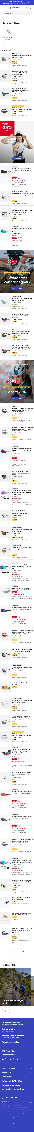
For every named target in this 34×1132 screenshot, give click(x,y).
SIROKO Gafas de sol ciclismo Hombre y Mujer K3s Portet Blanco (22, 589)
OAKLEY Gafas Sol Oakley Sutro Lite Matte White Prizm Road (21, 914)
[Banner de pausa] (28, 2)
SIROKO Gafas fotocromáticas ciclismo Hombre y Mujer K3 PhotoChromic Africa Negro (21, 751)
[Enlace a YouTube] (10, 1059)
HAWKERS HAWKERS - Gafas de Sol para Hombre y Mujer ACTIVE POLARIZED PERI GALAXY (22, 841)
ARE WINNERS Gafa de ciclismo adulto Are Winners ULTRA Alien (21, 491)
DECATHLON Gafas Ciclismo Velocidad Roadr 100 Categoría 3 (22, 108)
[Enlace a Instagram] (14, 1059)
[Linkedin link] (17, 1059)
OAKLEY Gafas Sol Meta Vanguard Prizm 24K (22, 683)
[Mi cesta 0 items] (30, 8)
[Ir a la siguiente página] (23, 952)
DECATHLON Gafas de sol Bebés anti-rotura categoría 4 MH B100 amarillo (21, 881)
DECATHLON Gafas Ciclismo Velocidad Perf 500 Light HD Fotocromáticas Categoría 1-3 (21, 347)
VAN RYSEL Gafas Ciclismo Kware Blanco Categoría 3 (22, 668)
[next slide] (8, 1011)
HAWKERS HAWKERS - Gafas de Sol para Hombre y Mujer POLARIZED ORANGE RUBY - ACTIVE (22, 632)
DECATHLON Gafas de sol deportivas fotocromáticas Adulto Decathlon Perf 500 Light (22, 193)
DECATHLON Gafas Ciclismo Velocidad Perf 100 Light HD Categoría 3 (20, 316)
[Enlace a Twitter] (6, 1059)
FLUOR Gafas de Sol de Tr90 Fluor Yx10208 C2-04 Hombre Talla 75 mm (22, 450)
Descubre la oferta (17, 288)
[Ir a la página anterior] (11, 952)
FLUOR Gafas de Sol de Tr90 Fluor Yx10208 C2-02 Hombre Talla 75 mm (22, 818)
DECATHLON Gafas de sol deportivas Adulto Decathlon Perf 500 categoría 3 (22, 55)
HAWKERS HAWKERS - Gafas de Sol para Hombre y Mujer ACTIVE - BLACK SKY (22, 930)
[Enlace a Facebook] (3, 1059)
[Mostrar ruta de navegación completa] (2, 18)
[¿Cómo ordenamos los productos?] (2, 50)
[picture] (5, 58)
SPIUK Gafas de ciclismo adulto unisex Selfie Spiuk (21, 898)
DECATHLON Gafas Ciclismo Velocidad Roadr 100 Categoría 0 (22, 734)
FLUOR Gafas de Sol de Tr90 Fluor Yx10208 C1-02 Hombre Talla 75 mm (22, 170)
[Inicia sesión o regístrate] (26, 8)
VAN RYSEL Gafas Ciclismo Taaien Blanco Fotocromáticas (22, 701)
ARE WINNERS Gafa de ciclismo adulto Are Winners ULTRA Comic (22, 861)
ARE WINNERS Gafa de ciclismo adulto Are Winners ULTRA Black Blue (22, 566)
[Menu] (4, 8)
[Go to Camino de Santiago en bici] (27, 1003)
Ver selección (17, 158)
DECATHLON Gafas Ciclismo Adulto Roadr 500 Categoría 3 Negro (21, 473)
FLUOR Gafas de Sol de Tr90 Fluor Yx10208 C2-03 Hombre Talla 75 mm (22, 230)
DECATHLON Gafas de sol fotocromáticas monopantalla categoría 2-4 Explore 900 (21, 331)
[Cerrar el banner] (31, 2)
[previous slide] (4, 1011)
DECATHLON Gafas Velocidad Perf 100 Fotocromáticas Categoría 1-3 (22, 650)
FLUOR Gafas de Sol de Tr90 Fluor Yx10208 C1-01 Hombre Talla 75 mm (22, 793)
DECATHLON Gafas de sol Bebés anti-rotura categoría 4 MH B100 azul (21, 774)
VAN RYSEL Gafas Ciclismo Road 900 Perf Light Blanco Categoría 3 (22, 716)
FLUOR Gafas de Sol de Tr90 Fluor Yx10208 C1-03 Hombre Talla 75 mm (22, 609)
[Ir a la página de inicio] (15, 8)
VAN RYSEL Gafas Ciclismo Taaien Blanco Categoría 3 (22, 299)
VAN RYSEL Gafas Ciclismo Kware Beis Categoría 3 (22, 548)
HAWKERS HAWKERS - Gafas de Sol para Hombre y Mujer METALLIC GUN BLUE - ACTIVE (22, 410)
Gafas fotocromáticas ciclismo (7, 38)
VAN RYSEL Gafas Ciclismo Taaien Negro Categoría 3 (22, 530)
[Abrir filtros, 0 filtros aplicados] (4, 46)
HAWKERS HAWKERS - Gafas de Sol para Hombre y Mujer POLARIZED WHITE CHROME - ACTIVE (22, 429)
